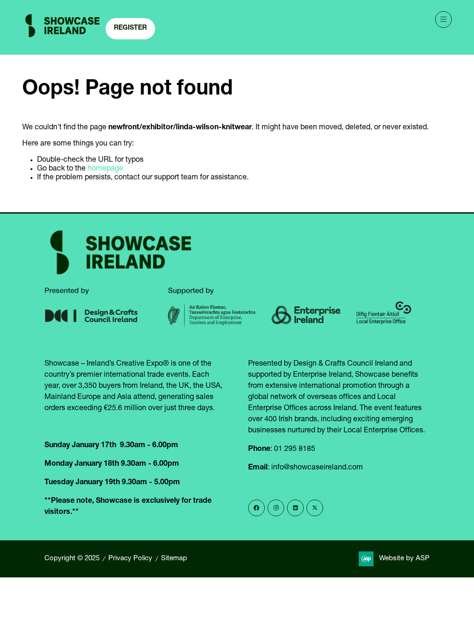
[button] (130, 28)
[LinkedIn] (295, 508)
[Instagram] (276, 508)
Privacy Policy (130, 558)
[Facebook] (256, 508)
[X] (314, 508)
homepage (105, 169)
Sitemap (174, 558)
